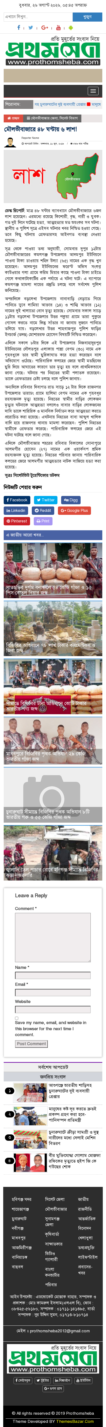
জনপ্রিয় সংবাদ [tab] (53, 1077)
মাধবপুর (19, 1238)
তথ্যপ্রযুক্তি (86, 1247)
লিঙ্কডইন (64, 1380)
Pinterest (18, 521)
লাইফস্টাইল (88, 1257)
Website (23, 1001)
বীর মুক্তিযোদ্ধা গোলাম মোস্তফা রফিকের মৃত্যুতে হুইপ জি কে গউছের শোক (75, 1161)
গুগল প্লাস (55, 1389)
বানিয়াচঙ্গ (19, 1257)
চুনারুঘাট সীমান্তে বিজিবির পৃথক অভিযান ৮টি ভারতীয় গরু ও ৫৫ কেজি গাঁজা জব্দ (47, 814)
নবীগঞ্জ (17, 1228)
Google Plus (77, 510)
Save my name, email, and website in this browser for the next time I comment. (50, 1028)
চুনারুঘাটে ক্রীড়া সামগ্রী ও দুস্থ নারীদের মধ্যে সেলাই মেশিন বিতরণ (74, 1137)
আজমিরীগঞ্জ (22, 1247)
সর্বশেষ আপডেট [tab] (53, 1067)
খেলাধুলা (85, 1238)
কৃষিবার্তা (52, 1234)
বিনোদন (84, 1228)
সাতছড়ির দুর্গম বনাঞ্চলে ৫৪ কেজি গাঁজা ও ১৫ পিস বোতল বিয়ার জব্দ (49, 590)
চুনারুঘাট (19, 1218)
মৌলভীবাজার (56, 1209)
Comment (26, 908)
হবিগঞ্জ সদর (22, 1199)
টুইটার (44, 1380)
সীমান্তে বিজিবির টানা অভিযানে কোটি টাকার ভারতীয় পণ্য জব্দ (46, 706)
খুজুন (87, 16)
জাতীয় (83, 1199)
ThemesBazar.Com (75, 1421)
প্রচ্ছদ (15, 118)
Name (22, 967)
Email (21, 984)
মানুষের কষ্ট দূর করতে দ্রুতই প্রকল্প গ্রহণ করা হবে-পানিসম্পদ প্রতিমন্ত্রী (72, 1114)
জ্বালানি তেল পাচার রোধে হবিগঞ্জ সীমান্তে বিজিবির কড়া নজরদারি (52, 872)
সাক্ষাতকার (54, 1244)
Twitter (47, 500)
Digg (73, 500)
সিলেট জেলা (55, 1199)
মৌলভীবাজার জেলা (44, 118)
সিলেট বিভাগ (69, 118)
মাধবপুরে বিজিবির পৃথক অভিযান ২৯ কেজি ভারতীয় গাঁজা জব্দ (46, 756)
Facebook (18, 500)
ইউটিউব (84, 1380)
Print (45, 521)
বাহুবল (17, 1267)
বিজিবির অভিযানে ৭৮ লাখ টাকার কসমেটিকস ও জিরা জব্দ (50, 648)
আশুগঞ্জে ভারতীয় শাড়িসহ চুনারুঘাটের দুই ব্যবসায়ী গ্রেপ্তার (70, 1091)
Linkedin (17, 510)
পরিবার (51, 1284)
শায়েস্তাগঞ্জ (20, 1209)
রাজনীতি (85, 1209)
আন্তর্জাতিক (87, 1218)
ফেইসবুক (24, 1380)
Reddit (45, 510)
